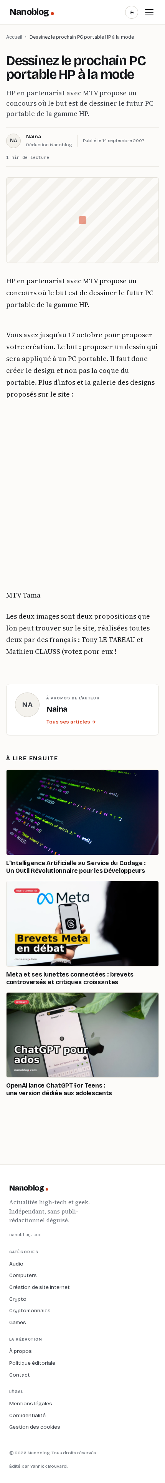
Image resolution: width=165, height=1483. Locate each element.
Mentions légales (30, 1403)
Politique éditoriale (32, 1363)
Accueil (14, 37)
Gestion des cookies (34, 1427)
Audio (16, 1264)
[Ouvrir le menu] (149, 12)
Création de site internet (39, 1287)
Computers (23, 1275)
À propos (20, 1351)
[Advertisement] (82, 495)
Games (17, 1322)
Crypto (17, 1299)
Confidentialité (27, 1415)
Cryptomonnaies (30, 1310)
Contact (19, 1375)
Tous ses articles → (71, 722)
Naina (33, 137)
